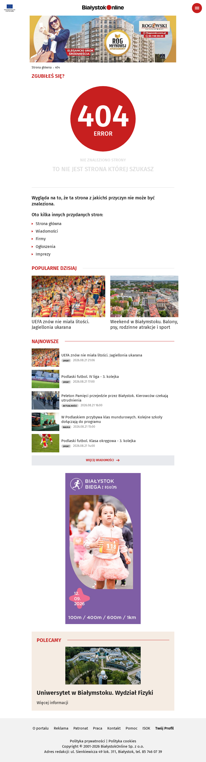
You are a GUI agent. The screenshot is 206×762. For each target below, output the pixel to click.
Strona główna (42, 67)
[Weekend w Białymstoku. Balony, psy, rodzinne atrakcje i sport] (147, 296)
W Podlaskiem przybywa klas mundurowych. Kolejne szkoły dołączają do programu (111, 419)
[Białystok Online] (103, 8)
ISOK (146, 728)
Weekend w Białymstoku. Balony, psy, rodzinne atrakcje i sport (144, 324)
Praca (97, 728)
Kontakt (114, 728)
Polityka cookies (122, 741)
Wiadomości (47, 231)
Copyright (70, 746)
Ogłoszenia (46, 246)
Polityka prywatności (87, 741)
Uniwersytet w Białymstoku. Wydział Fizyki (95, 693)
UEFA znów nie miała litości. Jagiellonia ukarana (60, 324)
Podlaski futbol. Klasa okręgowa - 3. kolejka (98, 441)
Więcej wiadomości (100, 460)
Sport (66, 360)
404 (57, 67)
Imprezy (43, 254)
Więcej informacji (52, 702)
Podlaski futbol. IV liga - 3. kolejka (90, 376)
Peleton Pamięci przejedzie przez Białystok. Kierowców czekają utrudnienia (114, 398)
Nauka (66, 427)
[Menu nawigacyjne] (197, 8)
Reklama (61, 728)
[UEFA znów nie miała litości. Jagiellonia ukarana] (68, 296)
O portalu (41, 728)
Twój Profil (164, 728)
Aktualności (70, 406)
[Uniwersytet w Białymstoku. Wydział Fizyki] (103, 665)
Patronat (80, 728)
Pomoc (131, 728)
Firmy (41, 238)
